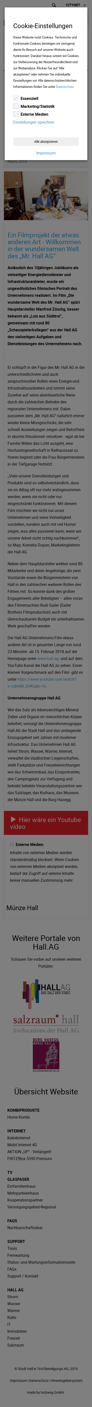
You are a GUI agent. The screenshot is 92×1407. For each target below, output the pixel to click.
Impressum (46, 153)
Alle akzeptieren (46, 141)
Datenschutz (65, 86)
